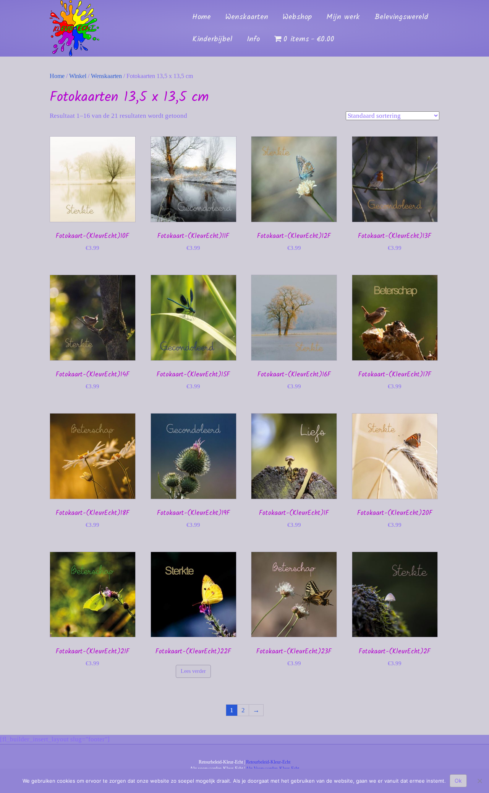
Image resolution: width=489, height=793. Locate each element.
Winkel (77, 76)
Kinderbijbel (212, 39)
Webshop (297, 17)
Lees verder (193, 671)
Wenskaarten (246, 17)
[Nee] (479, 781)
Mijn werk (343, 17)
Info (253, 39)
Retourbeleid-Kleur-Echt (268, 762)
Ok (458, 780)
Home (201, 17)
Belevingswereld (401, 17)
